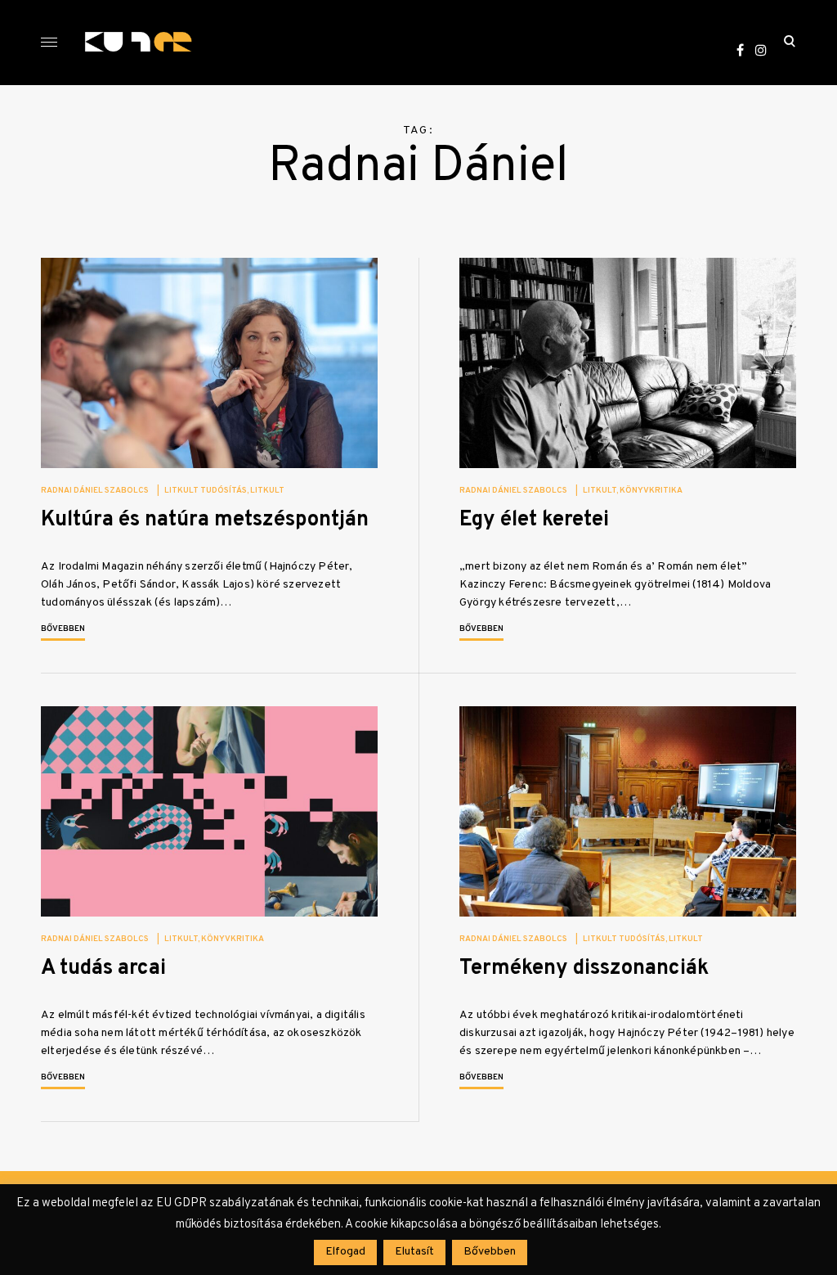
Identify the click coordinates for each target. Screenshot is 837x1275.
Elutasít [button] (414, 1252)
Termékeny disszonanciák (584, 968)
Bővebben (63, 629)
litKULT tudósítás (205, 490)
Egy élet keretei (534, 520)
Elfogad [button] (345, 1252)
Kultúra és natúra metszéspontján (205, 520)
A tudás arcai (103, 968)
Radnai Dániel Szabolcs (95, 490)
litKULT (267, 490)
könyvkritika (651, 490)
